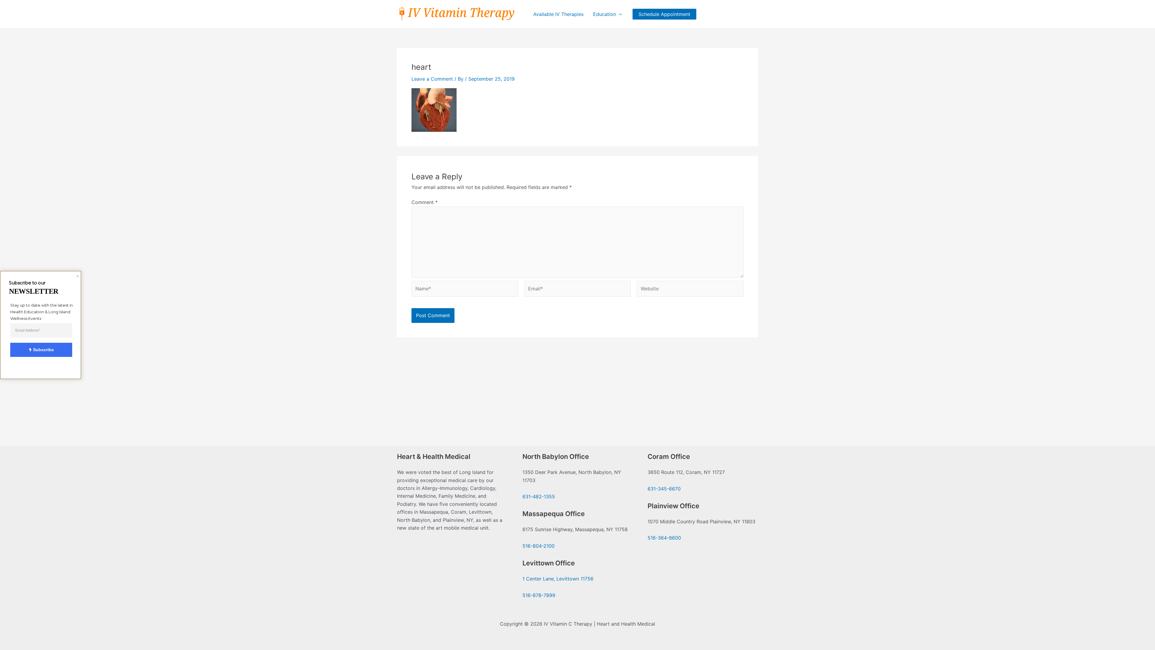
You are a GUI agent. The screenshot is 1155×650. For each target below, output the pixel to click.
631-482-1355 (538, 497)
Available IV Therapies (558, 14)
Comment (424, 202)
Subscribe (43, 349)
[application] (619, 14)
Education (604, 14)
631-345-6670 (664, 489)
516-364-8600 (664, 538)
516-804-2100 (538, 546)
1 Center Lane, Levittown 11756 (557, 579)
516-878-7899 (538, 595)
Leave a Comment (432, 79)
